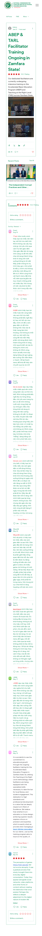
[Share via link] (24, 145)
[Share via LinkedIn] (19, 145)
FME (17, 16)
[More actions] (32, 28)
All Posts (9, 16)
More (25, 16)
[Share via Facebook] (9, 145)
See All (31, 160)
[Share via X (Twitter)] (14, 145)
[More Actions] (32, 231)
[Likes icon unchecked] (14, 299)
